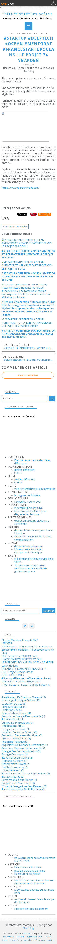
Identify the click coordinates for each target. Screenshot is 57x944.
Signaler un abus (34, 936)
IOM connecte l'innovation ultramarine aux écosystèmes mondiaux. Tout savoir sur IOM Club (28, 650)
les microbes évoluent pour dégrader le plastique (30, 512)
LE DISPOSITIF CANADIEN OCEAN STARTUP (28, 662)
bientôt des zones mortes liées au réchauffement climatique (34, 881)
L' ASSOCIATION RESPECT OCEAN (22, 659)
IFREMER (7, 643)
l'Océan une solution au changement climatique (28, 550)
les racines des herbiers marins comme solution (32, 538)
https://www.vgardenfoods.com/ (20, 187)
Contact (20, 936)
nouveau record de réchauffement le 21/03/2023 (34, 859)
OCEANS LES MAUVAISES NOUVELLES (24, 668)
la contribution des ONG (28, 508)
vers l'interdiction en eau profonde (34, 489)
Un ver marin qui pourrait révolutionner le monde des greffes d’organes (30, 568)
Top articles (8, 936)
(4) (12, 710)
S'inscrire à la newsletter (15, 226)
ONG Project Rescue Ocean (17, 672)
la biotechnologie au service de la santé (34, 560)
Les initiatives (10, 665)
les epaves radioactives (27, 867)
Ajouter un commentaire (27, 375)
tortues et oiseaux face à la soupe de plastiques (34, 900)
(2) (25, 745)
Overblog (28, 928)
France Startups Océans (28, 14)
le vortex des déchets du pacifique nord (34, 891)
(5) (14, 706)
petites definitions (25, 470)
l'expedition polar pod (27, 501)
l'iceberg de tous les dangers (31, 908)
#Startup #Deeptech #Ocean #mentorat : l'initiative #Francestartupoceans (26, 680)
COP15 (18, 473)
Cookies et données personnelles (17, 940)
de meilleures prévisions (28, 546)
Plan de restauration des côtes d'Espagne (32, 461)
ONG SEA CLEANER (13, 675)
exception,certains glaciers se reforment (31, 522)
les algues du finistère (27, 495)
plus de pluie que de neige (29, 870)
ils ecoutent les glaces (27, 874)
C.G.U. (48, 936)
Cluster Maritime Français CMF (20, 640)
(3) (17, 722)
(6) (14, 703)
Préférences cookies (45, 940)
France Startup (23, 933)
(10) (24, 697)
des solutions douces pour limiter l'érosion (34, 531)
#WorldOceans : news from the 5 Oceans (26, 684)
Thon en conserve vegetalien (29, 33)
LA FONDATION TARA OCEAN (19, 656)
